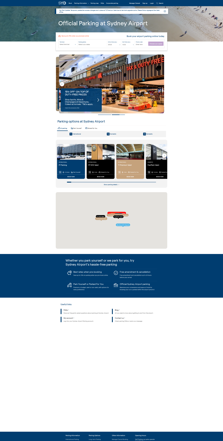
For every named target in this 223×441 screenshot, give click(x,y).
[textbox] (68, 44)
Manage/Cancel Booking (120, 439)
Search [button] (160, 3)
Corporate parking (112, 3)
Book (70, 3)
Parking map (95, 3)
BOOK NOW (71, 177)
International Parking (72, 439)
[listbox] (114, 45)
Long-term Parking (95, 439)
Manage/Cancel (134, 3)
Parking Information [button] (80, 3)
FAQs (102, 3)
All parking (63, 128)
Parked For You (92, 128)
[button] (161, 84)
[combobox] (68, 45)
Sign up (145, 3)
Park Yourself (77, 128)
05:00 (110, 44)
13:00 (124, 44)
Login (152, 3)
